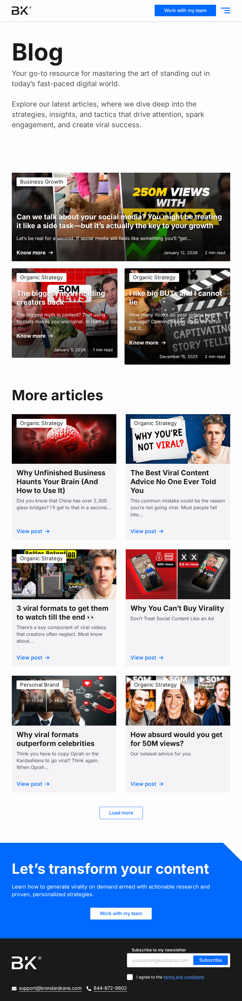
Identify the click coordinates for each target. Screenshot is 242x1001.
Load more (121, 813)
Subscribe (210, 960)
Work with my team (185, 10)
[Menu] (224, 10)
